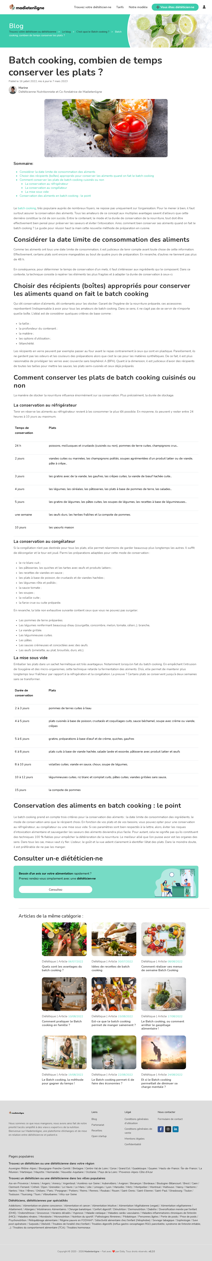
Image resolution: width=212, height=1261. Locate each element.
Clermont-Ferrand (19, 1187)
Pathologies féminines (108, 1216)
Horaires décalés (61, 1213)
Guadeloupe (139, 1168)
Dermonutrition (137, 1209)
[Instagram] (168, 1129)
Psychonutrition (17, 1220)
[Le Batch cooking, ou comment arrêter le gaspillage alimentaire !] (163, 994)
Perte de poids (169, 1216)
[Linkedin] (176, 1129)
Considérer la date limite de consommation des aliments (58, 172)
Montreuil (155, 1187)
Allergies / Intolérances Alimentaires (45, 1209)
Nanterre (191, 1187)
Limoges (99, 1187)
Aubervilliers (109, 1183)
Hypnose (78, 1213)
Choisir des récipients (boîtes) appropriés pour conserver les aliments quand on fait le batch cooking (87, 176)
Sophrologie (183, 1220)
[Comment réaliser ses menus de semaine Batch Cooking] (163, 939)
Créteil (35, 1187)
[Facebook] (161, 1129)
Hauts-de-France (169, 1168)
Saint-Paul (161, 1191)
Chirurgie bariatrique (79, 1209)
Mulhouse (168, 1187)
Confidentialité (133, 1144)
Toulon (188, 1191)
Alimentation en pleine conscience (42, 1205)
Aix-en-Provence (18, 1183)
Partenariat (97, 1125)
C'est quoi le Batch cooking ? (93, 32)
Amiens (35, 1183)
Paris (50, 1191)
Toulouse (14, 1194)
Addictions (15, 1205)
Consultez (55, 890)
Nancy (179, 1187)
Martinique (26, 1172)
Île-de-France (189, 1168)
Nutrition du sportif (82, 1216)
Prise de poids (188, 1216)
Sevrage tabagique (163, 1220)
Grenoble (54, 1187)
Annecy (56, 1183)
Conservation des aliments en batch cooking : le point (55, 196)
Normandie (52, 1172)
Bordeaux (149, 1183)
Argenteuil (69, 1183)
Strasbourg (175, 1191)
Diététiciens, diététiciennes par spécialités (38, 1201)
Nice (21, 1191)
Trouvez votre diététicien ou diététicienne (33, 32)
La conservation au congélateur (46, 188)
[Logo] (27, 7)
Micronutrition (61, 1216)
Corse (113, 1168)
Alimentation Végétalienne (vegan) (139, 1205)
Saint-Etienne (145, 1191)
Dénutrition (119, 1209)
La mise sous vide (37, 192)
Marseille (118, 1187)
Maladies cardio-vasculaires (123, 1213)
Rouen (115, 1191)
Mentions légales (135, 1139)
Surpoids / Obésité (39, 1224)
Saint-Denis (128, 1191)
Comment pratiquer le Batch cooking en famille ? (62, 1023)
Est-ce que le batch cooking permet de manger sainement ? (114, 1023)
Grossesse (43, 1213)
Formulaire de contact (170, 1119)
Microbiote (45, 1216)
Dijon (44, 1187)
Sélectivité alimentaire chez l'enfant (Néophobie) (122, 1220)
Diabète (152, 1209)
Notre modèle (138, 7)
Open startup (99, 1136)
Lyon (108, 1187)
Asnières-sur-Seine (88, 1183)
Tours (37, 1194)
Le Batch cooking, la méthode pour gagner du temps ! (62, 1081)
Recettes (96, 1130)
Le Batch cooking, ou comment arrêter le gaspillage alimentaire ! (162, 1025)
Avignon (123, 1183)
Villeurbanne (50, 1194)
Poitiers (73, 1191)
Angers (46, 1183)
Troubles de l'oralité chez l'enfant (71, 1224)
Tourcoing (26, 1194)
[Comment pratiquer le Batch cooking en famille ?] (64, 994)
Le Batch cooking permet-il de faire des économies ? (113, 1081)
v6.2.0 (152, 1251)
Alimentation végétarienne (176, 1205)
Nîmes (30, 1191)
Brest (186, 1183)
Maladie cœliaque (95, 1213)
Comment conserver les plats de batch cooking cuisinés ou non (62, 180)
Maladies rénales (27, 1216)
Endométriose (26, 1213)
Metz (129, 1187)
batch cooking (27, 208)
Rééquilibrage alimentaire (43, 1220)
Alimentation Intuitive (104, 1205)
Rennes (93, 1191)
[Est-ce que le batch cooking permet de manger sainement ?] (114, 994)
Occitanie (91, 1172)
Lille (89, 1187)
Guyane (152, 1168)
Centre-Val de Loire (96, 1168)
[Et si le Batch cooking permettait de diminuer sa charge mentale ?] (163, 1052)
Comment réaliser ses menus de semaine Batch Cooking (161, 968)
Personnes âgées (148, 1216)
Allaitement (15, 1209)
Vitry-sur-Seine (68, 1194)
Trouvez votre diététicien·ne (92, 7)
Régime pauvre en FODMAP (76, 1220)
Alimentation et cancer (77, 1205)
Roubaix (105, 1191)
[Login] (204, 7)
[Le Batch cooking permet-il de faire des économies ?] (114, 1052)
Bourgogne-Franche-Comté (54, 1168)
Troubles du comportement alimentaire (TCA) (39, 1227)
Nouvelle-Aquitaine (72, 1172)
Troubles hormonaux (78, 1227)
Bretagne (78, 1168)
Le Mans (80, 1187)
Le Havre (67, 1187)
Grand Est (124, 1168)
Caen (195, 1183)
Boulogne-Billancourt (169, 1183)
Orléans (40, 1191)
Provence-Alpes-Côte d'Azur (136, 1172)
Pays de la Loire (107, 1172)
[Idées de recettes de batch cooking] (114, 939)
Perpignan (61, 1191)
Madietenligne (91, 1251)
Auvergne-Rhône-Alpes (23, 1168)
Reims (83, 1191)
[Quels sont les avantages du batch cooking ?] (64, 939)
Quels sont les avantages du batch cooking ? (62, 968)
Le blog (66, 32)
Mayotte (39, 1172)
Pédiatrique (129, 1216)
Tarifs (120, 7)
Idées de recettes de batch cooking (111, 968)
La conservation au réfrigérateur (46, 184)
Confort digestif (102, 1209)
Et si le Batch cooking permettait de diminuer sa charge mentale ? (159, 1083)
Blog (94, 1119)
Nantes (13, 1191)
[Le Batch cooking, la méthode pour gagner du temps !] (64, 1052)
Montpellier (141, 1187)
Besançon (135, 1183)
